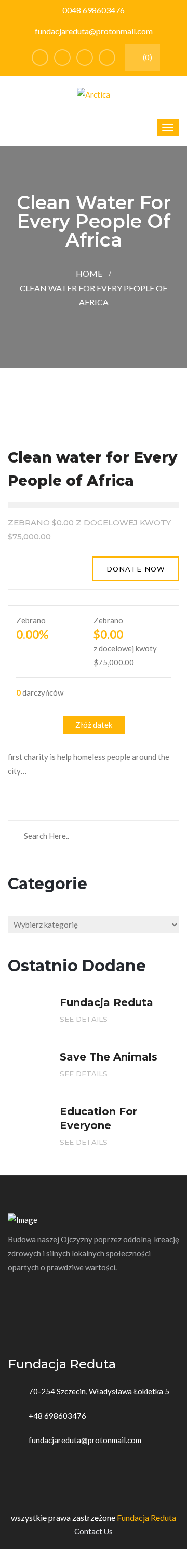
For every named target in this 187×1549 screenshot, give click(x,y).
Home (89, 273)
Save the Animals (108, 1057)
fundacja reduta (106, 1002)
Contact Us (93, 1531)
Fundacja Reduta (146, 1518)
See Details (85, 1019)
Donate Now (135, 569)
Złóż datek (93, 724)
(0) (146, 57)
